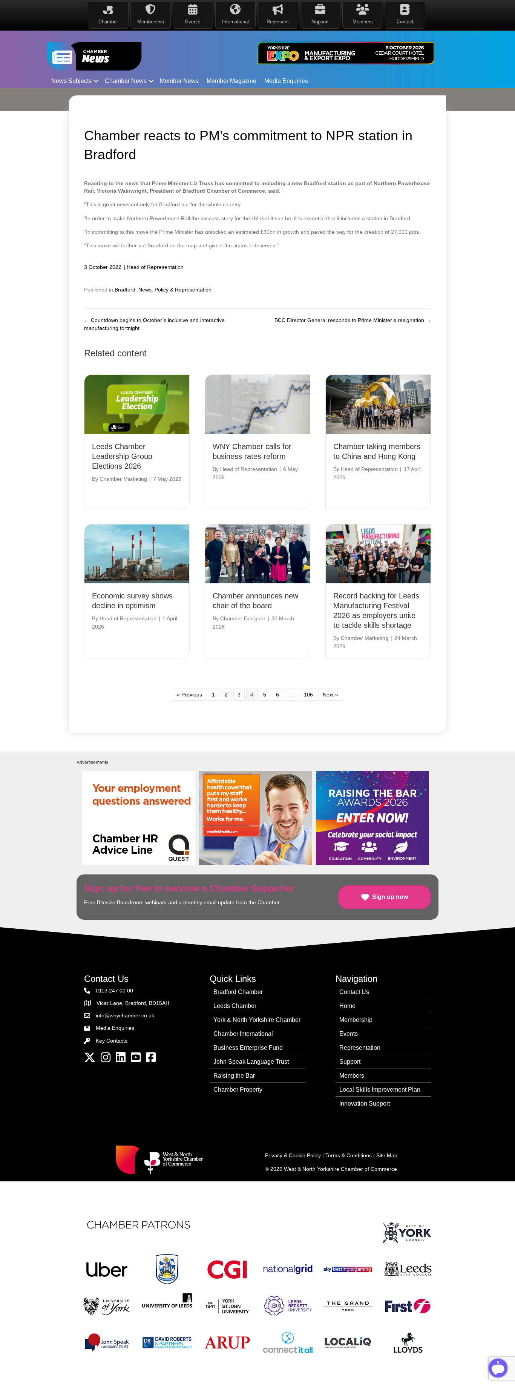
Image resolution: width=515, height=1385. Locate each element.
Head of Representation (155, 267)
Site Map (386, 1155)
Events (348, 1034)
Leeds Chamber (234, 1006)
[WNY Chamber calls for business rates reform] (257, 404)
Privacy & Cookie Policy (293, 1155)
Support (349, 1061)
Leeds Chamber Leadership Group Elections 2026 (122, 456)
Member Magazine (231, 81)
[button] (96, 81)
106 (308, 695)
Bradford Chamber (238, 992)
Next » (330, 695)
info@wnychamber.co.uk (125, 1015)
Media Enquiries (286, 81)
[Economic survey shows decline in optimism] (136, 554)
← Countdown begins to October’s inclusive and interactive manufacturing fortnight (154, 324)
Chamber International (243, 1034)
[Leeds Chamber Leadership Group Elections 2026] (136, 404)
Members (351, 1075)
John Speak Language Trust (251, 1061)
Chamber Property (237, 1089)
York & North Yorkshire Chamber (256, 1020)
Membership (355, 1020)
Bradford (125, 290)
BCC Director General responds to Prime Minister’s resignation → (352, 320)
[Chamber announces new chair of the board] (257, 554)
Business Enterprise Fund (248, 1048)
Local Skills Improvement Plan (379, 1089)
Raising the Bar (234, 1075)
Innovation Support (364, 1103)
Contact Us (354, 992)
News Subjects (71, 81)
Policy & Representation (183, 290)
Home (347, 1006)
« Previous (189, 695)
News (145, 290)
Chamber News (126, 81)
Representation (359, 1048)
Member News (179, 81)
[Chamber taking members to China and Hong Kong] (378, 404)
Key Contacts (111, 1041)
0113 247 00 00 (114, 991)
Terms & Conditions (348, 1155)
